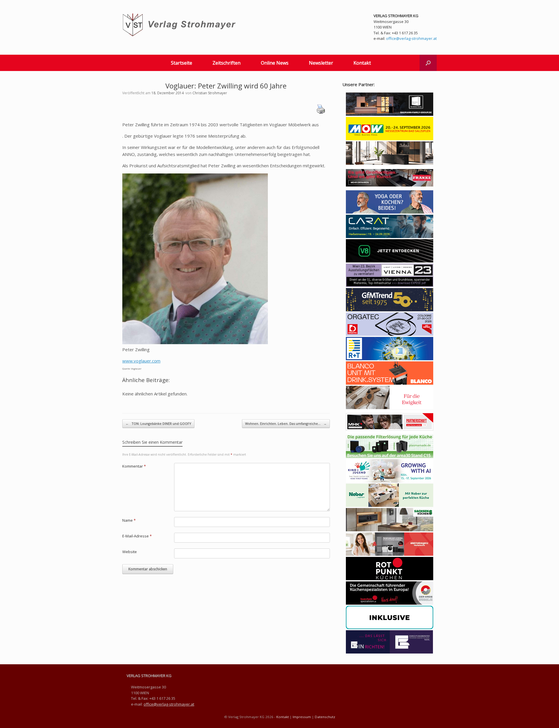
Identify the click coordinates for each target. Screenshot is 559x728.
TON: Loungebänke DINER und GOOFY (158, 423)
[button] (428, 63)
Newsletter (321, 63)
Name (129, 520)
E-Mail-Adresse (137, 536)
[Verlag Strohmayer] (180, 25)
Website (129, 551)
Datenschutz (325, 717)
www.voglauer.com (141, 361)
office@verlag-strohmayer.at (411, 38)
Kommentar (134, 466)
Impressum (302, 717)
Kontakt (362, 63)
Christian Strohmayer (209, 92)
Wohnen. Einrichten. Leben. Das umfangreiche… (286, 423)
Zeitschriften (226, 63)
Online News (275, 63)
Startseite (181, 63)
